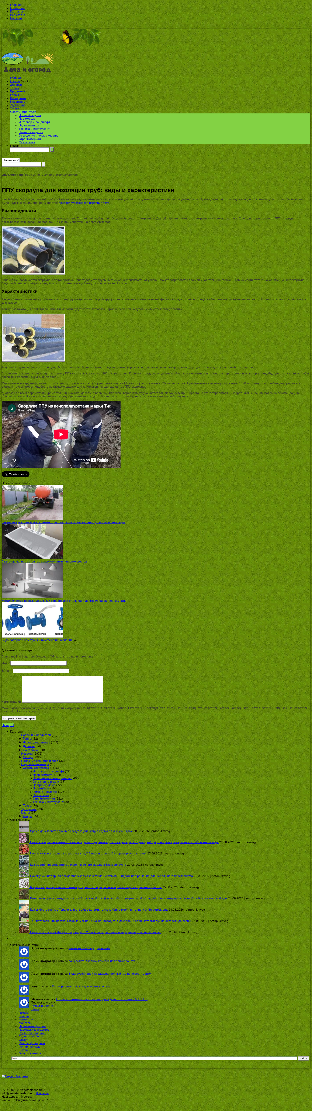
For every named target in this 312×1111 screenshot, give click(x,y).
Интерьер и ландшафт (34, 122)
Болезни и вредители (36, 735)
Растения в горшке (32, 1033)
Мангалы (25, 1022)
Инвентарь (17, 101)
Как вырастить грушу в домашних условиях (82, 986)
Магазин (16, 18)
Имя (6, 663)
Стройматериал (30, 139)
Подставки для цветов (34, 1029)
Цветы (25, 812)
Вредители (17, 91)
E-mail (7, 670)
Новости (27, 753)
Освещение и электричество (38, 135)
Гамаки (24, 1012)
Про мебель (27, 118)
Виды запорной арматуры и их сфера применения (37, 640)
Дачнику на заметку (36, 742)
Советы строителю (23, 111)
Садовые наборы (31, 1036)
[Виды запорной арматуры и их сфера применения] (32, 636)
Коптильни (26, 1019)
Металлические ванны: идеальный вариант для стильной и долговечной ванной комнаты (64, 600)
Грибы (14, 94)
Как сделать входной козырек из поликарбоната (102, 961)
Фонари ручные (30, 1046)
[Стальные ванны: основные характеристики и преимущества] (32, 558)
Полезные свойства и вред (39, 760)
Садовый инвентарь (35, 764)
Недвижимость (29, 125)
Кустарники (18, 98)
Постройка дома (30, 115)
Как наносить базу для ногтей (89, 948)
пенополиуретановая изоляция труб (84, 202)
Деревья (16, 84)
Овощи (15, 81)
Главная (16, 4)
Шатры (23, 1050)
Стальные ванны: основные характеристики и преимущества (44, 561)
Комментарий (11, 701)
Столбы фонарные (32, 1043)
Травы (14, 88)
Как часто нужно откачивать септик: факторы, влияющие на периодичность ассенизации (63, 522)
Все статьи (17, 15)
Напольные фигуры (32, 1026)
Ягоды (14, 108)
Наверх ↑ (8, 725)
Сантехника (27, 142)
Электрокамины (30, 1053)
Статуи (23, 1039)
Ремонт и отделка (31, 132)
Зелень (24, 1016)
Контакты (16, 11)
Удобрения (17, 105)
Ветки (35, 1009)
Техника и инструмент (34, 128)
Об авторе (17, 8)
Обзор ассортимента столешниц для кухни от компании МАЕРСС (102, 999)
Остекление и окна (46, 781)
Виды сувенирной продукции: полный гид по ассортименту (110, 973)
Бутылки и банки (42, 1006)
